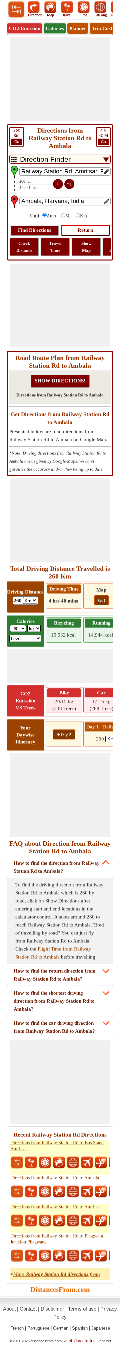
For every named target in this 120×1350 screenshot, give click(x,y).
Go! (101, 600)
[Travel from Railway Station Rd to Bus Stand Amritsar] (31, 1162)
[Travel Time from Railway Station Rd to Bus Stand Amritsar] (45, 1162)
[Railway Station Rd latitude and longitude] (73, 1162)
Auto (51, 215)
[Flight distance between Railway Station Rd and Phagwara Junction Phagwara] (87, 1255)
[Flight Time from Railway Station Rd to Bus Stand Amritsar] (101, 1162)
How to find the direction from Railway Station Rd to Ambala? (57, 867)
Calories (55, 28)
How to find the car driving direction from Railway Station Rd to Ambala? (54, 1027)
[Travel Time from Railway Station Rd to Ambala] (45, 1191)
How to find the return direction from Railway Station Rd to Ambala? (55, 975)
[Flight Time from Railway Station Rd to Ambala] (101, 1191)
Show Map (86, 247)
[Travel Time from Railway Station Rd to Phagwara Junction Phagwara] (45, 1255)
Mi (68, 215)
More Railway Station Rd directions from (56, 1274)
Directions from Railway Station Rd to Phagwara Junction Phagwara (56, 1238)
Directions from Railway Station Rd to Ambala (54, 1177)
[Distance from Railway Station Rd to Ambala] (17, 1191)
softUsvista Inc (81, 1340)
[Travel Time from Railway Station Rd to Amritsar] (45, 1220)
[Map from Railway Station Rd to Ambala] (59, 1191)
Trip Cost (102, 28)
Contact (28, 1309)
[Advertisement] (60, 79)
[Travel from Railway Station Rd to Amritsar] (31, 1220)
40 (103, 136)
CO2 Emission (24, 28)
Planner (77, 28)
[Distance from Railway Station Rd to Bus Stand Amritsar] (17, 1162)
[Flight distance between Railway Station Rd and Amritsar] (87, 1220)
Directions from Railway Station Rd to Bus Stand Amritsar (57, 1145)
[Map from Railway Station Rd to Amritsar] (59, 1220)
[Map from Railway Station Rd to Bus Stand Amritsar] (59, 1162)
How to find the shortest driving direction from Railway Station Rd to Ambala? (54, 1001)
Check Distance (24, 247)
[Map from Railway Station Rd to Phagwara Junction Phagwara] (59, 1255)
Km (83, 215)
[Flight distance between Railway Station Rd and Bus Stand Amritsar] (87, 1162)
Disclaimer (52, 1309)
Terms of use (82, 1309)
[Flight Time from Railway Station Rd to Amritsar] (101, 1220)
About (9, 1309)
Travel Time (55, 247)
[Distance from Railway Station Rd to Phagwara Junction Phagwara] (17, 1255)
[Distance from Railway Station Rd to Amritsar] (17, 1220)
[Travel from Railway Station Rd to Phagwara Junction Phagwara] (31, 1255)
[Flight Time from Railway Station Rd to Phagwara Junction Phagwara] (101, 1255)
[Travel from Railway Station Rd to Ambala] (31, 1191)
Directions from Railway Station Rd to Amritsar (55, 1206)
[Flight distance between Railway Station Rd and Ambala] (87, 1191)
